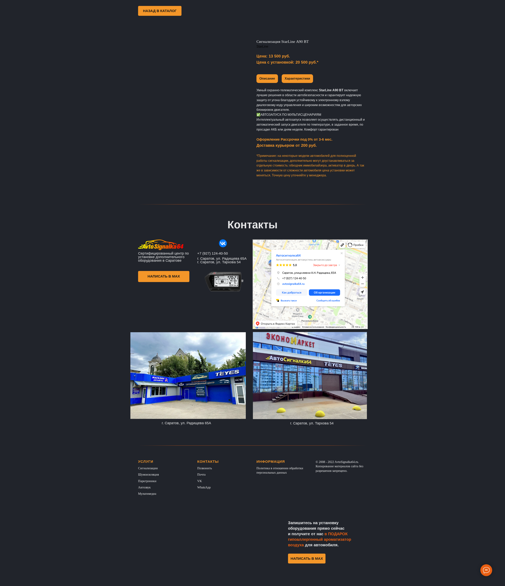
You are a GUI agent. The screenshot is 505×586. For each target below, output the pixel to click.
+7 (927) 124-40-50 (212, 253)
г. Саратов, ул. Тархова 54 (312, 423)
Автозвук (144, 487)
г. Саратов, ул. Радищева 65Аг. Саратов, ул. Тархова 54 (222, 260)
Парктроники (147, 481)
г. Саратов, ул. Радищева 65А (186, 423)
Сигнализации (148, 468)
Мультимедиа (147, 493)
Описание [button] (267, 78)
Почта (201, 474)
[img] (223, 243)
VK (199, 481)
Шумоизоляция (148, 474)
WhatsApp (204, 487)
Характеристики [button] (297, 78)
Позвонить (204, 468)
